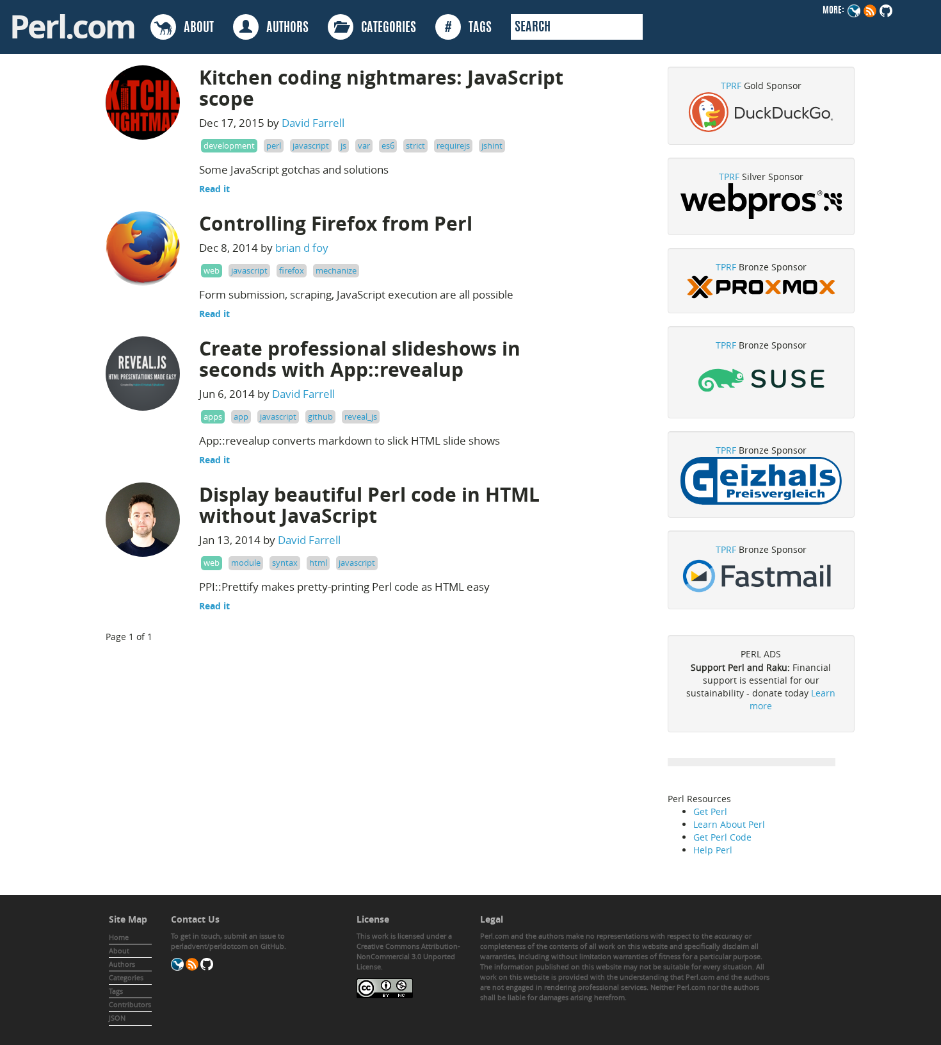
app (241, 416)
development (229, 145)
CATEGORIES (384, 28)
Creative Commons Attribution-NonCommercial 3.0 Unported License (408, 956)
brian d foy (301, 247)
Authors (122, 964)
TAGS (468, 28)
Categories (126, 977)
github (320, 416)
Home (119, 937)
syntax (285, 562)
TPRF (731, 85)
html (318, 562)
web (212, 270)
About (119, 950)
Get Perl (710, 811)
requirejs (453, 145)
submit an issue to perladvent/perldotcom (228, 941)
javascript (311, 145)
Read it (214, 189)
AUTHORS (284, 28)
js (343, 145)
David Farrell (313, 122)
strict (415, 145)
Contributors (130, 1004)
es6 (388, 145)
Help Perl (712, 850)
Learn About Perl (729, 824)
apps (213, 416)
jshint (492, 145)
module (246, 562)
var (364, 145)
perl (273, 145)
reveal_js (360, 416)
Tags (116, 991)
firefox (291, 270)
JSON (117, 1018)
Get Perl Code (722, 837)
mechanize (336, 270)
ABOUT (195, 28)
